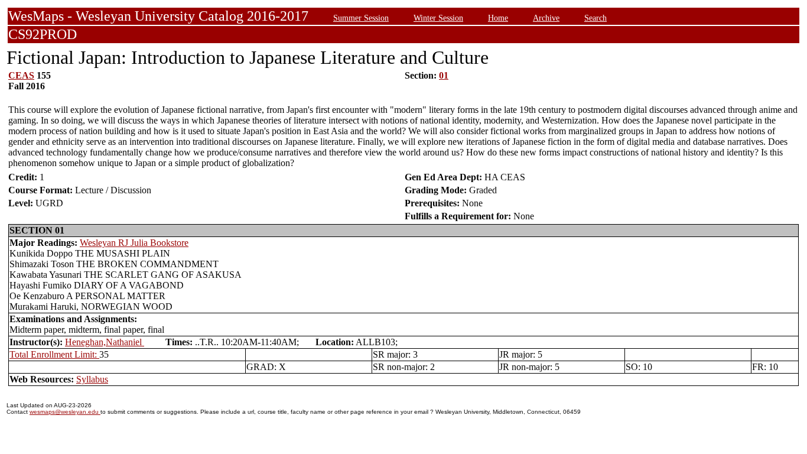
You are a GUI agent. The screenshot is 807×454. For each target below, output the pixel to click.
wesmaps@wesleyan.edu (65, 411)
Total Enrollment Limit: (54, 354)
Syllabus (92, 379)
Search (595, 17)
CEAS (21, 75)
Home (498, 17)
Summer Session (361, 17)
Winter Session (438, 17)
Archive (546, 17)
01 (443, 75)
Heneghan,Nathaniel (104, 342)
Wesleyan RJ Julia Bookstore (134, 243)
